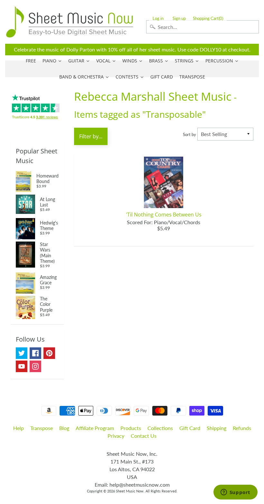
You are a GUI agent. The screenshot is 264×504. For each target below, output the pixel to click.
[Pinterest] (49, 353)
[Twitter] (21, 353)
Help (18, 428)
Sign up (179, 18)
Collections (160, 428)
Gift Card (189, 428)
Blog (64, 428)
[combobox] (202, 26)
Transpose (41, 428)
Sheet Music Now (130, 491)
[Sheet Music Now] (69, 22)
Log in (158, 18)
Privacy (116, 436)
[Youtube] (21, 366)
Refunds (242, 428)
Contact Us (143, 436)
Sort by (189, 134)
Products (130, 428)
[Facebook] (35, 353)
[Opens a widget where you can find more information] (235, 493)
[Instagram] (35, 366)
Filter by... (90, 136)
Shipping (216, 428)
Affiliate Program (95, 428)
